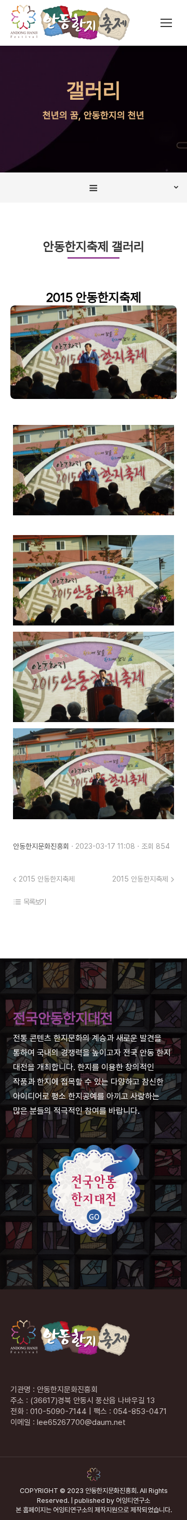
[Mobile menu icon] (166, 22)
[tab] (93, 187)
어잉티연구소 (133, 1500)
